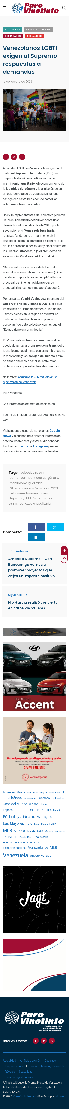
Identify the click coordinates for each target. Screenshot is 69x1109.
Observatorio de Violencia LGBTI (34, 488)
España (8, 810)
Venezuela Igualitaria (35, 503)
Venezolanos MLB (42, 848)
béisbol (17, 798)
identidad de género (43, 478)
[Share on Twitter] (14, 157)
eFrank (60, 1096)
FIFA (48, 810)
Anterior (22, 551)
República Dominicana (14, 842)
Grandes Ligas (37, 816)
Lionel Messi (41, 824)
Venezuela (15, 855)
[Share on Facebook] (6, 157)
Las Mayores (13, 823)
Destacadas (13, 36)
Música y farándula (52, 1066)
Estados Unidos (27, 810)
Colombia (58, 798)
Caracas (44, 798)
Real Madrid (41, 837)
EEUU (51, 804)
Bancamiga (24, 792)
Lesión (29, 824)
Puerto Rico (25, 837)
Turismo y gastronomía (19, 1077)
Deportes (50, 1060)
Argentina (9, 792)
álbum (48, 856)
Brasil (6, 798)
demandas (18, 478)
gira (19, 817)
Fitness (33, 1066)
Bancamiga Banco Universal (48, 792)
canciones (30, 798)
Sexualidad (34, 36)
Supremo (16, 498)
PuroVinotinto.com (24, 1096)
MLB (7, 830)
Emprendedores (15, 1066)
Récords (10, 1071)
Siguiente (15, 595)
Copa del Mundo (15, 804)
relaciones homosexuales (29, 493)
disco (43, 804)
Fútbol (9, 816)
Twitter (24, 446)
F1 (42, 810)
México (49, 831)
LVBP (52, 823)
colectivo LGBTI (32, 472)
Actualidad (12, 29)
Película (12, 837)
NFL (5, 837)
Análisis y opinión (38, 29)
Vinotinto (37, 856)
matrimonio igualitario (26, 483)
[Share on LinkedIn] (22, 157)
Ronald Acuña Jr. (34, 842)
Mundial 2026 (35, 831)
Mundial (20, 831)
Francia (57, 810)
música (60, 831)
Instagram (40, 446)
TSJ (28, 498)
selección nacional (14, 847)
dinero (33, 804)
